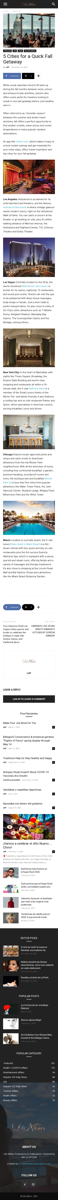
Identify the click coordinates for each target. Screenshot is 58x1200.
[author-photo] (29, 668)
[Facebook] (25, 1185)
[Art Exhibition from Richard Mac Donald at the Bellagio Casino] (11, 1038)
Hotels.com (22, 141)
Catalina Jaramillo (11, 780)
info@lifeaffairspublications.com (35, 1163)
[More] (38, 76)
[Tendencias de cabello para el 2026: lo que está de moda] (11, 918)
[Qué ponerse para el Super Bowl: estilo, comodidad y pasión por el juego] (11, 887)
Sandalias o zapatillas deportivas (22, 789)
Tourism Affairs (30, 51)
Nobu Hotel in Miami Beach (25, 544)
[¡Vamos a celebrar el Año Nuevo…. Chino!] (29, 827)
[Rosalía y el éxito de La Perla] (11, 981)
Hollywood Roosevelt (14, 207)
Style (20, 51)
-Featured (15, 11)
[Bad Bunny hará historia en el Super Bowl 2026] (11, 872)
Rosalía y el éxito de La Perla (34, 977)
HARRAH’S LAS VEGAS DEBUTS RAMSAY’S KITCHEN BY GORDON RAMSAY (43, 631)
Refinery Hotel (37, 388)
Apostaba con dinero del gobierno (22, 803)
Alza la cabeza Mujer (31, 1020)
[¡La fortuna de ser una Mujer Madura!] (11, 1009)
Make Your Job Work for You (19, 723)
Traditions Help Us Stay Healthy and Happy (27, 758)
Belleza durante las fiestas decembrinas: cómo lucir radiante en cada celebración (37, 965)
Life (14, 51)
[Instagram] (33, 1184)
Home (6, 11)
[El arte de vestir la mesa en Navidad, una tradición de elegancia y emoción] (11, 951)
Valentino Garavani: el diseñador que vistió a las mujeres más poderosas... (36, 901)
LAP (7, 67)
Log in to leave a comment (29, 699)
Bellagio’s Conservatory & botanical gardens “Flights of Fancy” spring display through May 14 (28, 740)
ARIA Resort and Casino (35, 286)
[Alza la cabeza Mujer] (11, 1023)
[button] (5, 4)
